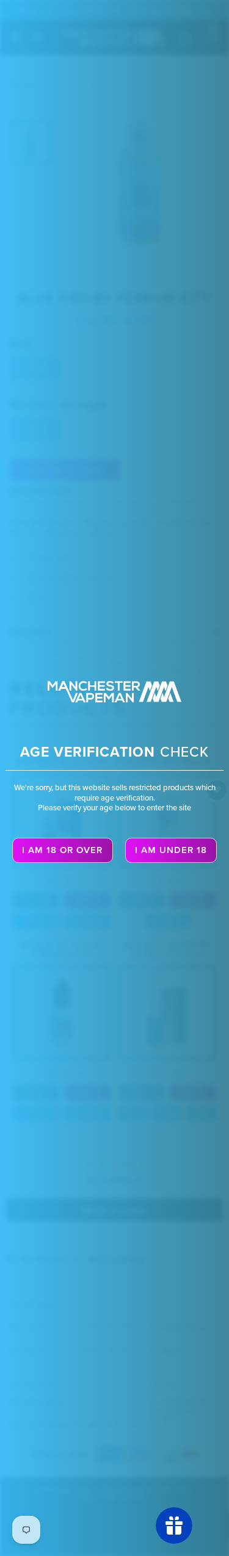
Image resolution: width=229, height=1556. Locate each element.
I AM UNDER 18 (171, 850)
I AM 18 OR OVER (62, 850)
